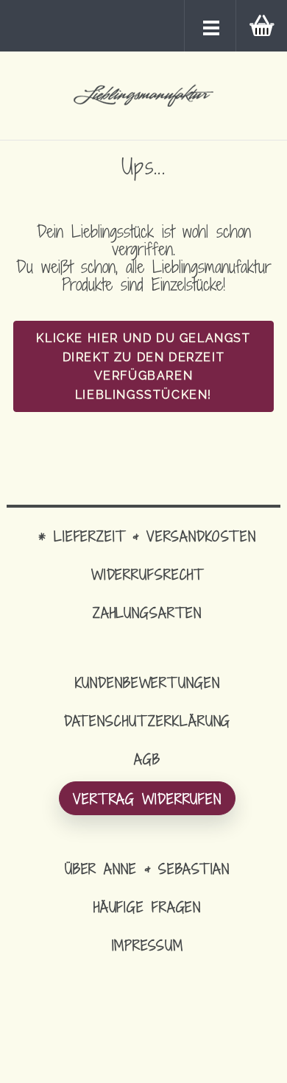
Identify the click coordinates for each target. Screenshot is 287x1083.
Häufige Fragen (147, 907)
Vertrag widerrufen (147, 799)
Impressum (147, 945)
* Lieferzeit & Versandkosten (147, 536)
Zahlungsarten (147, 612)
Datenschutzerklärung (147, 721)
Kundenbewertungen (147, 682)
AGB (147, 759)
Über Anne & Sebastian (147, 868)
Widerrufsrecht (147, 574)
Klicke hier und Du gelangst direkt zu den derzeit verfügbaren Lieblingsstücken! (143, 366)
